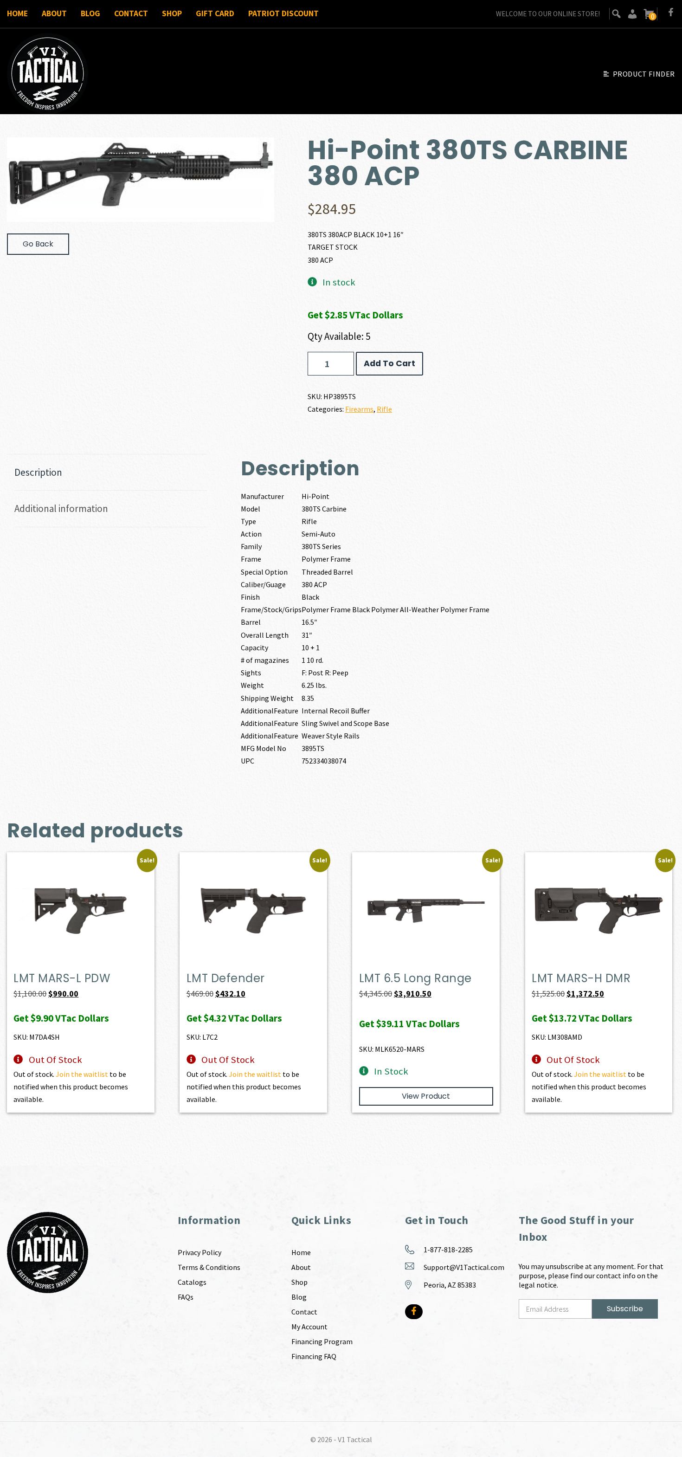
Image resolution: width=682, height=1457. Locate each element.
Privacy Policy (199, 1252)
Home (17, 13)
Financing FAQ (313, 1356)
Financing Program (322, 1341)
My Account (309, 1326)
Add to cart (389, 363)
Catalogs (192, 1282)
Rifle (384, 409)
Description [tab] (38, 472)
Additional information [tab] (61, 508)
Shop (172, 13)
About (54, 13)
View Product (426, 1096)
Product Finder (644, 73)
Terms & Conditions (209, 1267)
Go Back (38, 244)
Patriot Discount (283, 13)
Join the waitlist (82, 1074)
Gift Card (215, 13)
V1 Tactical (355, 1439)
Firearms (359, 409)
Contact (131, 13)
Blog (90, 13)
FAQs (185, 1297)
